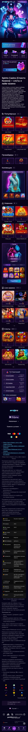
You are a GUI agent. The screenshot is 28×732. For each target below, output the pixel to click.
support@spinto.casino (14, 702)
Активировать (10, 70)
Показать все (21, 698)
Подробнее (14, 281)
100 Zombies (9, 383)
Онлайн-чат (12, 704)
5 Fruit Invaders (10, 375)
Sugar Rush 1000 (10, 387)
